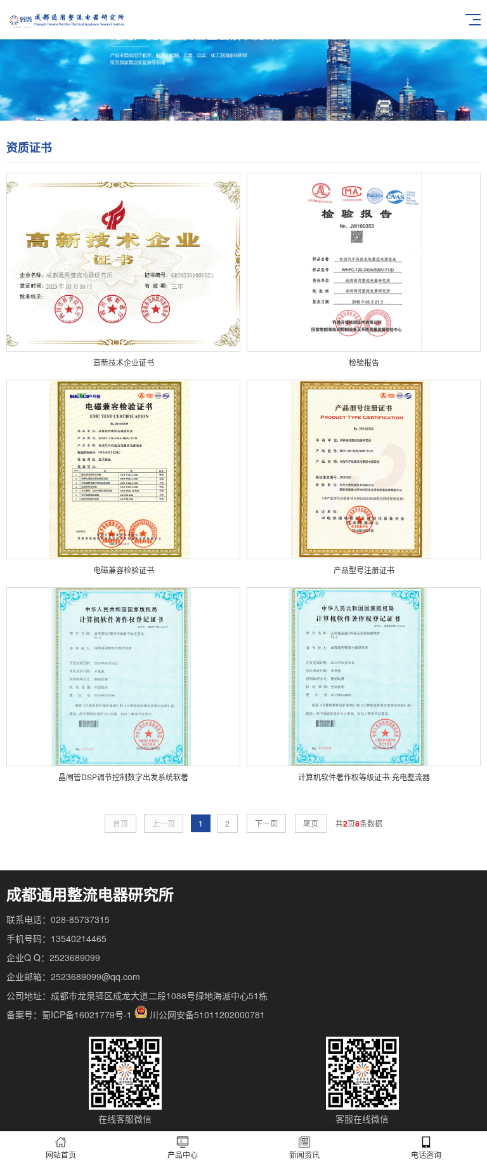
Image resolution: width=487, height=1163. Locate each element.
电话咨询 (426, 1154)
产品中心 (182, 1154)
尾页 (310, 823)
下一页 (266, 823)
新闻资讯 (304, 1154)
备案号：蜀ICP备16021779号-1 (69, 1014)
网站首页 (61, 1154)
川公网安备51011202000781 (207, 1014)
